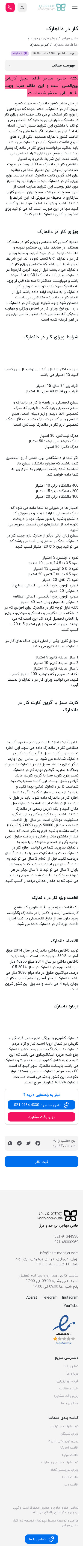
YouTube (71, 1306)
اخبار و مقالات (68, 1388)
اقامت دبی (71, 1484)
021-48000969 (66, 1242)
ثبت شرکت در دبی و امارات (59, 1462)
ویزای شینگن (69, 1433)
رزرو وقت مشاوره (66, 1396)
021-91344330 (66, 1236)
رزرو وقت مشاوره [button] (41, 1117)
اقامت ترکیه (70, 1455)
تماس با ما (71, 1366)
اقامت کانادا (70, 1477)
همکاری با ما (69, 1403)
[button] (22, 7)
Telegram (49, 1297)
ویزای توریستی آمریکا (63, 1441)
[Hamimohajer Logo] (52, 7)
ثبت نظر (41, 1161)
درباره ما (72, 1373)
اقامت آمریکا (69, 1447)
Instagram (70, 1297)
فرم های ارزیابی (67, 1381)
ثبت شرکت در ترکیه (64, 1426)
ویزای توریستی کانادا (64, 1469)
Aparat (31, 1297)
